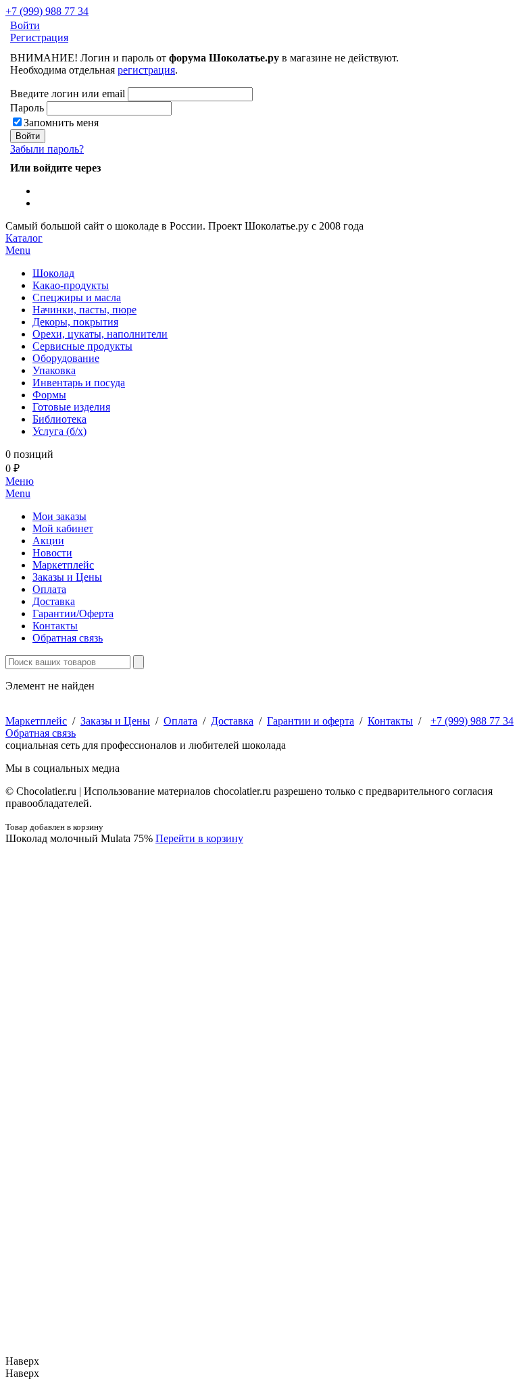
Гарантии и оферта (310, 721)
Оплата (49, 589)
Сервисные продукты (82, 346)
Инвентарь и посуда (78, 382)
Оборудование (65, 358)
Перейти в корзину (199, 838)
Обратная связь (67, 638)
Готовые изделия (71, 407)
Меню (19, 487)
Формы (49, 394)
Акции (48, 540)
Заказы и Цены (67, 577)
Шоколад (53, 273)
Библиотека (59, 419)
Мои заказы (59, 516)
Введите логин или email (67, 93)
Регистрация (39, 37)
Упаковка (54, 370)
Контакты (55, 625)
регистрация (146, 70)
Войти (25, 25)
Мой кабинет (62, 528)
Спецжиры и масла (76, 297)
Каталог (24, 244)
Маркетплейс (63, 565)
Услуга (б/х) (59, 431)
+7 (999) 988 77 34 (47, 11)
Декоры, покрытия (75, 322)
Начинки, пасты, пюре (84, 309)
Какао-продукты (70, 285)
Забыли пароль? (47, 149)
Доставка (53, 601)
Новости (52, 552)
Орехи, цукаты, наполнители (100, 334)
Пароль (27, 107)
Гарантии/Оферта (73, 613)
